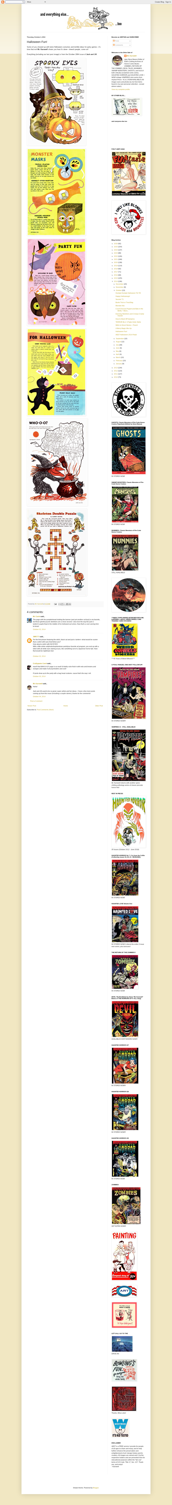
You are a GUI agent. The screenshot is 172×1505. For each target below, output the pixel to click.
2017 (116, 272)
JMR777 (36, 637)
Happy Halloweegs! (123, 296)
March (118, 357)
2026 (116, 244)
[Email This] (59, 604)
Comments (119, 45)
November (120, 287)
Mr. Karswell (37, 684)
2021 (116, 259)
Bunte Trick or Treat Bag (124, 302)
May (117, 351)
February (119, 361)
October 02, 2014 (39, 629)
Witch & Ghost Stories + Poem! (127, 325)
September (120, 339)
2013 (116, 368)
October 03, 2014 (39, 676)
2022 (116, 256)
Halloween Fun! (121, 331)
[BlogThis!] (62, 604)
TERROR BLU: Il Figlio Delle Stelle (128, 322)
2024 (116, 250)
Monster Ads (120, 306)
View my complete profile (121, 89)
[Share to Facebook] (67, 604)
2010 (116, 377)
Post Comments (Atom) (45, 710)
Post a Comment (36, 701)
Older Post (99, 706)
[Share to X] (64, 604)
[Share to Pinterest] (70, 604)
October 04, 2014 (39, 696)
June (118, 348)
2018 (116, 269)
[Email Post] (55, 604)
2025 (116, 247)
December (120, 284)
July (117, 345)
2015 (116, 278)
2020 (116, 262)
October (119, 290)
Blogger (96, 1488)
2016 (116, 275)
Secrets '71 (120, 299)
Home (65, 706)
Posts (117, 41)
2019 (116, 266)
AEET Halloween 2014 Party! (126, 335)
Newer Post (32, 706)
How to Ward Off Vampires (125, 319)
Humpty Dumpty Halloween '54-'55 (128, 293)
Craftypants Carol (40, 663)
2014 (116, 281)
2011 (116, 374)
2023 (116, 253)
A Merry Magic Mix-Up (124, 328)
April (118, 354)
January (119, 364)
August (118, 342)
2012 (116, 371)
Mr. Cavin (36, 616)
